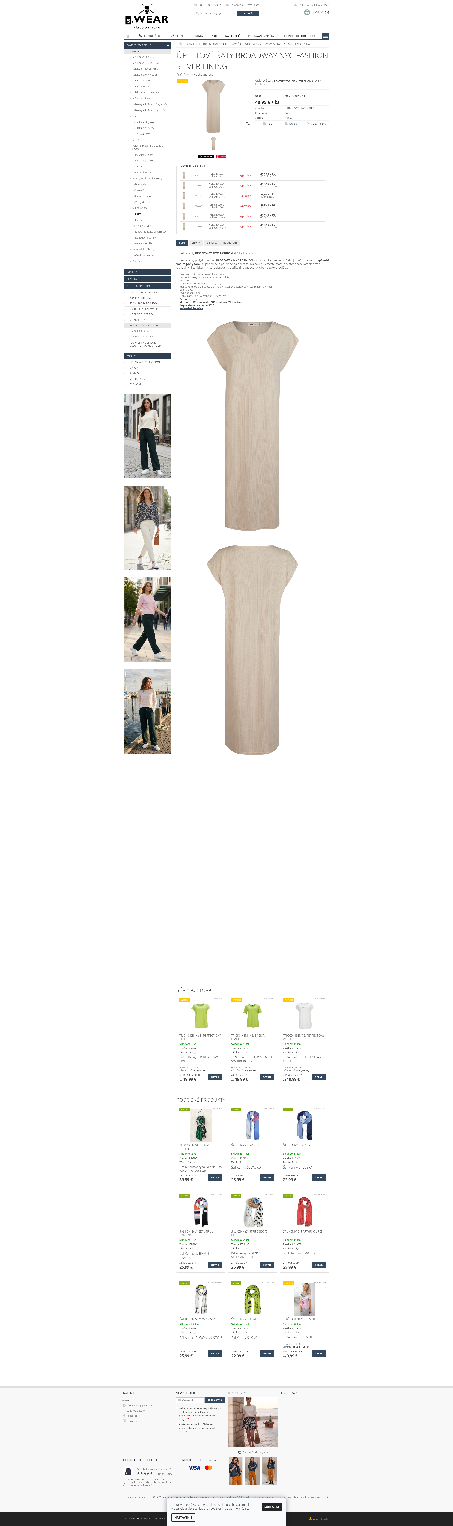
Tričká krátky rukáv (145, 122)
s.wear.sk (132, 1420)
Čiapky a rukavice (145, 255)
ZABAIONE (136, 384)
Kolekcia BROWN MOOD (146, 86)
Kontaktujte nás (140, 297)
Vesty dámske (143, 202)
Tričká (135, 116)
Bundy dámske (143, 184)
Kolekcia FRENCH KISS (145, 68)
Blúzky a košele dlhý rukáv (150, 110)
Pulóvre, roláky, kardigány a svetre (147, 147)
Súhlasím (271, 1507)
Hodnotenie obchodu (299, 36)
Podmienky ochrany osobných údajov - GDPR (146, 344)
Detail (215, 1077)
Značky (131, 356)
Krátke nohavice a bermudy (151, 231)
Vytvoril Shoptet (321, 1518)
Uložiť (223, 156)
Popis (182, 242)
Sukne (138, 219)
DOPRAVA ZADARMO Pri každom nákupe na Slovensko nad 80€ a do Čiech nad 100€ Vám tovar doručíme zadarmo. (214, 1497)
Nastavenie (183, 1517)
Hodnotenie (230, 242)
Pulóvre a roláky (144, 154)
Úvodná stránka (128, 36)
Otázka (293, 123)
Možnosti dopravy (142, 314)
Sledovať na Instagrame (255, 1452)
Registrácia (322, 4)
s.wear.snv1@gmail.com (140, 1405)
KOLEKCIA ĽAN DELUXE (145, 62)
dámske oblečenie (149, 36)
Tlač (269, 123)
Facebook (132, 1415)
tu (248, 1508)
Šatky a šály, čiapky (143, 249)
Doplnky (137, 261)
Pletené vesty (143, 172)
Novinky (197, 36)
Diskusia (212, 242)
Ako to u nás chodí (226, 36)
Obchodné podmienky (144, 292)
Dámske (134, 51)
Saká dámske (142, 190)
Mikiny (136, 139)
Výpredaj (177, 36)
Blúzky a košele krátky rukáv (151, 104)
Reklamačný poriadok (144, 303)
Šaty (138, 214)
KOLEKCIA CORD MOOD (146, 80)
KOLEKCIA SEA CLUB (144, 56)
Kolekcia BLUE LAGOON (146, 92)
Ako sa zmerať (140, 330)
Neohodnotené (203, 75)
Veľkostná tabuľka (142, 336)
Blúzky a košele (141, 98)
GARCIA (134, 367)
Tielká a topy (142, 134)
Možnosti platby (141, 320)
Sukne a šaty (139, 208)
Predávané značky (261, 36)
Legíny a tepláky (144, 243)
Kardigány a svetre (145, 160)
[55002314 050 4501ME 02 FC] (184, 175)
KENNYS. (134, 373)
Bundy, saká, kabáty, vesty (147, 178)
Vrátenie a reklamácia (144, 308)
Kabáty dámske (144, 196)
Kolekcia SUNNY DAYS (145, 74)
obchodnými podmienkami (194, 1412)
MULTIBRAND (137, 378)
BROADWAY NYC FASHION (145, 362)
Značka (196, 242)
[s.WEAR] (147, 16)
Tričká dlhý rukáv (144, 128)
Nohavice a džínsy (142, 225)
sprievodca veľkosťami (145, 325)
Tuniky (138, 166)
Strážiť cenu (318, 123)
